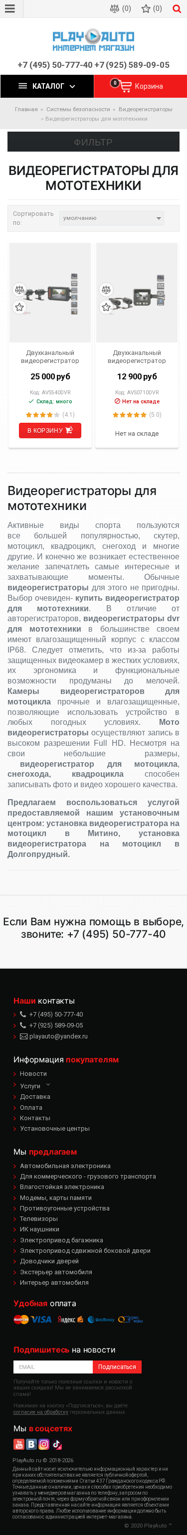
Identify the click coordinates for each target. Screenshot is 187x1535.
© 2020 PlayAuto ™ (148, 1526)
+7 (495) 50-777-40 (55, 65)
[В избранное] (19, 307)
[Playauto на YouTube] (18, 1444)
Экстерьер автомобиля (56, 1272)
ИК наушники (39, 1229)
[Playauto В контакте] (31, 1444)
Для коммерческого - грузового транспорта (88, 1176)
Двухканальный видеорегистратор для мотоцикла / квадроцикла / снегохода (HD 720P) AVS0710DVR (137, 356)
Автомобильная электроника (65, 1166)
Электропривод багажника (61, 1240)
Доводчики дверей (49, 1261)
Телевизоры (39, 1218)
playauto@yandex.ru (58, 1036)
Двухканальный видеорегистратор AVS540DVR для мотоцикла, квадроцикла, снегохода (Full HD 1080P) (50, 356)
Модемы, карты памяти (56, 1197)
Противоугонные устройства (65, 1208)
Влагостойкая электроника (62, 1187)
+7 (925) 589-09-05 (132, 65)
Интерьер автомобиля (54, 1282)
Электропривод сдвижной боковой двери (85, 1250)
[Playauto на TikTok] (56, 1444)
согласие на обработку (40, 1412)
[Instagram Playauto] (43, 1444)
